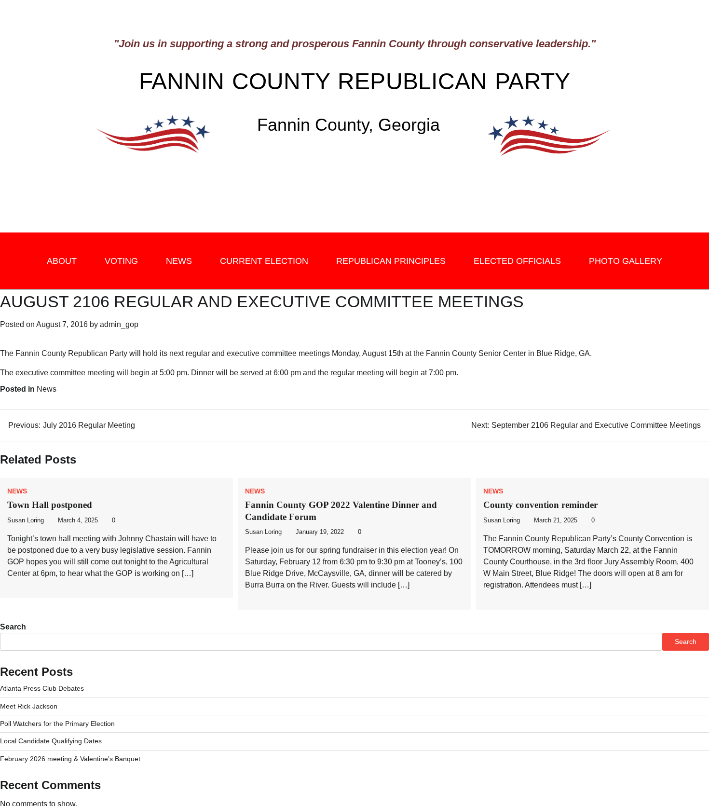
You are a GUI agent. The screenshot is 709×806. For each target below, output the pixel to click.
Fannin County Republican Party (355, 81)
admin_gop (119, 324)
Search (13, 627)
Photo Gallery (625, 261)
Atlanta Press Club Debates (42, 688)
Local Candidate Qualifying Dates (51, 741)
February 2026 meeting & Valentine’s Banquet (70, 759)
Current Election (264, 261)
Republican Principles (391, 261)
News (179, 261)
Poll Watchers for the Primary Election (57, 723)
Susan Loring (25, 520)
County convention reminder (540, 505)
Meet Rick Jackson (28, 706)
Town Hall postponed (49, 505)
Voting (121, 261)
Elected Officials (517, 261)
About (62, 261)
